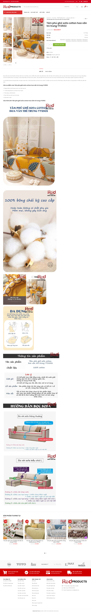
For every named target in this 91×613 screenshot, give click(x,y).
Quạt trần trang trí (51, 595)
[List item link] (74, 588)
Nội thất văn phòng (51, 583)
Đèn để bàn (34, 583)
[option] (7, 24)
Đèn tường (34, 605)
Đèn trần (34, 600)
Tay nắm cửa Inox (21, 588)
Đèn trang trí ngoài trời (37, 602)
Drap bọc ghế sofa (71, 17)
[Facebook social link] (79, 1)
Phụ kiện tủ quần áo (51, 593)
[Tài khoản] (82, 6)
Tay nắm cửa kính (21, 590)
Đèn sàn (34, 595)
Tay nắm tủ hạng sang (8, 583)
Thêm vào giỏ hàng (59, 44)
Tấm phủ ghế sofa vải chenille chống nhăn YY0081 (56, 541)
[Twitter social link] (81, 1)
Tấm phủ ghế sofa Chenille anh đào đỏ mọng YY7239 (13, 541)
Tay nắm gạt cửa (21, 598)
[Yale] (9, 564)
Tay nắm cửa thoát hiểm (23, 595)
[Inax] (70, 564)
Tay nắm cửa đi (21, 583)
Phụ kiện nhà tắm (50, 588)
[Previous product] (84, 18)
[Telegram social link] (58, 57)
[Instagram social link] (83, 1)
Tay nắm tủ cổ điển (7, 580)
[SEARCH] (77, 6)
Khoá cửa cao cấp (50, 580)
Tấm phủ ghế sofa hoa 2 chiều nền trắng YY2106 (78, 541)
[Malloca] (57, 564)
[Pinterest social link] (87, 1)
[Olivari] (45, 564)
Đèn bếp (34, 580)
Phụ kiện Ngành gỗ (51, 585)
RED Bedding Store (61, 17)
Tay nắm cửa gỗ (21, 585)
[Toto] (21, 564)
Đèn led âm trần (35, 585)
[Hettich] (82, 564)
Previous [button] (5, 65)
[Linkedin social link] (56, 57)
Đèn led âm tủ (35, 588)
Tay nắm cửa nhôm (22, 593)
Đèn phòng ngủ (35, 593)
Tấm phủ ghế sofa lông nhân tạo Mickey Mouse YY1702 (34, 541)
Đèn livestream (35, 590)
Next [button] (10, 65)
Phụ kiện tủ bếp (50, 590)
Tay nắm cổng (21, 580)
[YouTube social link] (85, 1)
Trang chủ (49, 17)
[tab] (41, 71)
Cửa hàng (54, 17)
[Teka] (33, 564)
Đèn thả (34, 598)
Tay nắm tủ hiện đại (7, 585)
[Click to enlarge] (16, 63)
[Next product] (87, 18)
